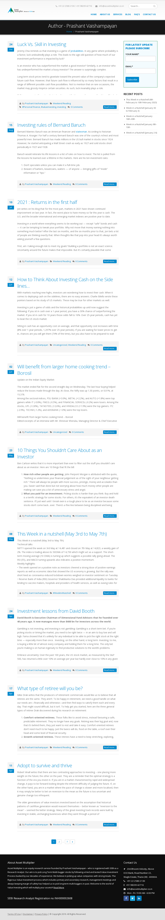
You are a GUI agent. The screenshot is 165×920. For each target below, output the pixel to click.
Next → (72, 841)
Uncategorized (60, 345)
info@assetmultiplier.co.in (111, 6)
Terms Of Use (14, 914)
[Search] (154, 6)
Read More (58, 887)
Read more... (110, 107)
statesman (81, 131)
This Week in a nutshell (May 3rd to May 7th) (62, 533)
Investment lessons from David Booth (55, 611)
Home (94, 14)
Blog (128, 14)
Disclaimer (28, 914)
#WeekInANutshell (62, 593)
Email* (129, 66)
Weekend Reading (62, 103)
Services (117, 14)
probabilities (77, 50)
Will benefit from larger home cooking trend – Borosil (63, 369)
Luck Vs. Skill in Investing (41, 44)
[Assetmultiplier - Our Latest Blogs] (21, 10)
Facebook (126, 898)
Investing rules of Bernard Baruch (51, 125)
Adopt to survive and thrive (44, 765)
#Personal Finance (31, 107)
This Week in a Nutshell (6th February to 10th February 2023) (141, 101)
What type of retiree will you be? (49, 688)
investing (61, 107)
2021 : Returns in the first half (47, 202)
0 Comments (77, 107)
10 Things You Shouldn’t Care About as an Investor (59, 453)
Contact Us (149, 14)
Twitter (132, 898)
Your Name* (132, 54)
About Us (105, 14)
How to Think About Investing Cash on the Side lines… (65, 282)
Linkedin (139, 898)
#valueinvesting (48, 107)
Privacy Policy (41, 914)
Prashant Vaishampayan (36, 103)
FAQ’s (137, 14)
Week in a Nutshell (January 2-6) (141, 132)
